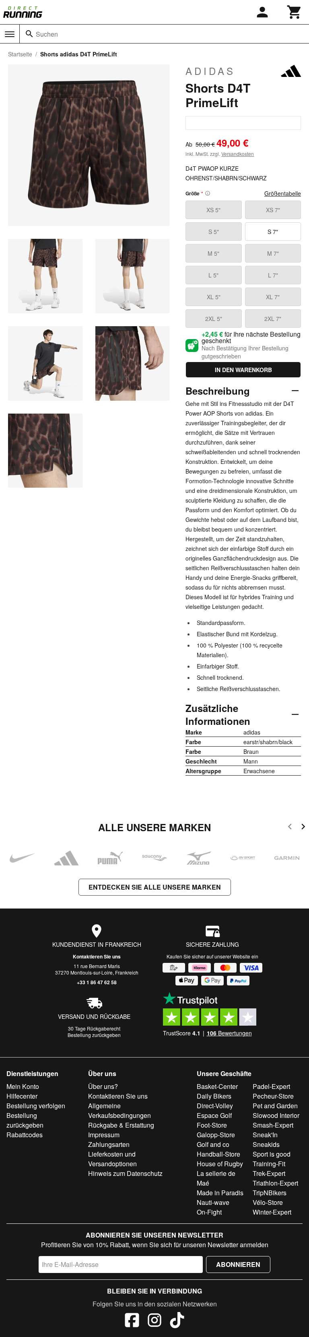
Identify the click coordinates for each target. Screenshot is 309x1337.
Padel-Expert (271, 1086)
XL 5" (213, 297)
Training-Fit (269, 1163)
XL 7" (273, 297)
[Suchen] (29, 34)
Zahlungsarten (109, 1144)
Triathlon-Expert (275, 1183)
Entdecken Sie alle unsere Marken (155, 887)
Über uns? (103, 1086)
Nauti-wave (213, 1202)
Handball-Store (218, 1154)
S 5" (213, 232)
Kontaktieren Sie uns (97, 956)
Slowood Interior (276, 1115)
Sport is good (271, 1154)
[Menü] (9, 34)
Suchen (47, 34)
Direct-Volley (215, 1105)
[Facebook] (132, 1321)
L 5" (213, 275)
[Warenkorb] (294, 12)
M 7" (273, 253)
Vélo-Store (268, 1202)
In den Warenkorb (243, 370)
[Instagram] (154, 1321)
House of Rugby (220, 1163)
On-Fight (209, 1212)
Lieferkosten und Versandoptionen (112, 1158)
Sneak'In (265, 1134)
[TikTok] (177, 1321)
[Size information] (207, 193)
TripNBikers (269, 1192)
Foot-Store (212, 1125)
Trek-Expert (269, 1173)
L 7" (273, 275)
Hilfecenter (21, 1096)
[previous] (290, 828)
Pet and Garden (275, 1105)
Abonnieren (238, 1264)
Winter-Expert (272, 1212)
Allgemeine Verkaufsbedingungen (119, 1110)
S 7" (273, 232)
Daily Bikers (214, 1096)
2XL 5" (213, 319)
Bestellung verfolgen (35, 1105)
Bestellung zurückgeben (94, 1034)
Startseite (20, 54)
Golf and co (213, 1144)
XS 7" (273, 210)
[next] (303, 828)
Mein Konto (22, 1086)
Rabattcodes (24, 1134)
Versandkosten (237, 153)
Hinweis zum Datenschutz (125, 1173)
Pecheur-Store (273, 1096)
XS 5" (213, 210)
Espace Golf (214, 1115)
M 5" (213, 253)
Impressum (103, 1134)
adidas (210, 70)
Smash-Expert (273, 1125)
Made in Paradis (220, 1192)
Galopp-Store (216, 1134)
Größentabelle (282, 193)
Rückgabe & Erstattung (121, 1125)
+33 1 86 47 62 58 (97, 982)
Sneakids (266, 1144)
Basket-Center (217, 1086)
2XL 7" (272, 319)
